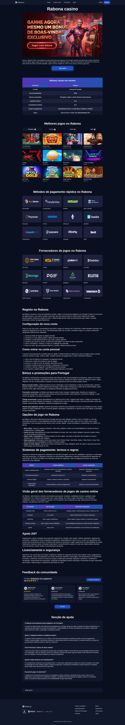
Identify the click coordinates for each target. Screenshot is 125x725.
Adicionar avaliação (94, 579)
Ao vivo (51, 129)
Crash (71, 129)
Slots (91, 129)
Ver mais (62, 606)
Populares (31, 129)
